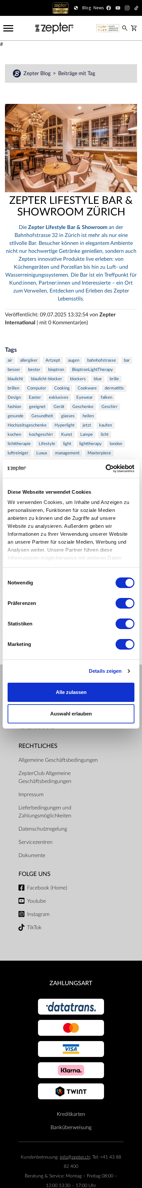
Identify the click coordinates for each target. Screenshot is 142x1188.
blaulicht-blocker (46, 379)
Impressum (31, 794)
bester (34, 370)
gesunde (15, 416)
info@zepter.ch (75, 1157)
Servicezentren (35, 842)
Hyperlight (64, 425)
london (116, 444)
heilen (88, 416)
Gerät (58, 407)
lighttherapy (90, 444)
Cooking (62, 388)
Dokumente (31, 855)
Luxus (41, 453)
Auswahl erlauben (71, 713)
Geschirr (109, 407)
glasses (68, 416)
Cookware (87, 388)
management (67, 453)
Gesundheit (42, 416)
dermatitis (114, 388)
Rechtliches (37, 746)
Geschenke (82, 407)
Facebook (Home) (47, 888)
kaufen (105, 425)
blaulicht (15, 379)
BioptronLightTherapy (92, 370)
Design (14, 397)
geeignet (37, 407)
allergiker (29, 360)
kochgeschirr (41, 435)
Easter (35, 397)
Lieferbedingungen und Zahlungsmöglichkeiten (44, 811)
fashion (14, 407)
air (10, 360)
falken (106, 397)
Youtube (36, 901)
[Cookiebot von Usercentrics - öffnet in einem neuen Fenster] (105, 468)
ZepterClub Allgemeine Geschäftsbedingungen (44, 777)
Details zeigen (105, 671)
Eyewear (84, 397)
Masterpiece (99, 453)
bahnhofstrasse (101, 360)
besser (14, 370)
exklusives (58, 397)
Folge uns (34, 874)
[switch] (125, 603)
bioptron (56, 370)
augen (73, 360)
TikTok (34, 927)
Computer (36, 388)
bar (127, 360)
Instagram (38, 914)
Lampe (86, 435)
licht (105, 435)
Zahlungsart (71, 983)
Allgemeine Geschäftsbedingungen (58, 760)
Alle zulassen (71, 692)
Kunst (66, 435)
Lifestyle (47, 444)
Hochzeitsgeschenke (27, 425)
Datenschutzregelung (42, 829)
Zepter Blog (37, 73)
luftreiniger (18, 453)
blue (98, 379)
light (67, 444)
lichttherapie (19, 444)
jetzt (87, 425)
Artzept (53, 360)
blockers (78, 379)
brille (114, 379)
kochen (14, 435)
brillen (13, 388)
